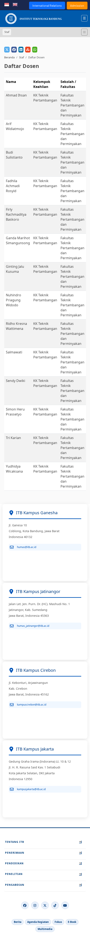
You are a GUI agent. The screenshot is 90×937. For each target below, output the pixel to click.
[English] (15, 4)
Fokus (58, 922)
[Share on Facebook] (14, 50)
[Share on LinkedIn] (20, 50)
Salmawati (14, 352)
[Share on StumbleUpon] (28, 50)
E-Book (72, 922)
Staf (21, 57)
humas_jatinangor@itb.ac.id (33, 626)
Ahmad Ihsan (16, 95)
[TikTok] (55, 905)
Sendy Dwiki (15, 380)
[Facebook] (25, 905)
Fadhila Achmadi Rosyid (13, 186)
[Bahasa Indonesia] (6, 4)
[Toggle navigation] (84, 32)
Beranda (9, 57)
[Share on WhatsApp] (34, 50)
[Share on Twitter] (7, 50)
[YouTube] (65, 905)
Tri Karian (13, 437)
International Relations (47, 5)
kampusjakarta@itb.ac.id (31, 789)
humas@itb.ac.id (26, 547)
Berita (17, 922)
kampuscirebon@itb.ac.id (31, 704)
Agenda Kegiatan (38, 922)
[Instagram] (35, 905)
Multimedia (45, 929)
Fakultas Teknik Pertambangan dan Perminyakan (72, 105)
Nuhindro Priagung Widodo (13, 300)
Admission (77, 5)
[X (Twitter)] (45, 905)
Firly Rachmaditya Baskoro (16, 214)
